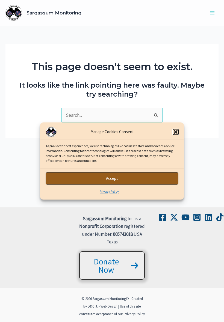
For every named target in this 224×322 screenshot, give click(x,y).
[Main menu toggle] (212, 13)
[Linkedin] (208, 217)
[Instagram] (197, 217)
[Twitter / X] (174, 217)
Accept (112, 178)
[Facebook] (162, 217)
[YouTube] (185, 217)
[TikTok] (220, 217)
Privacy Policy (109, 191)
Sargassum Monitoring (53, 13)
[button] (175, 132)
